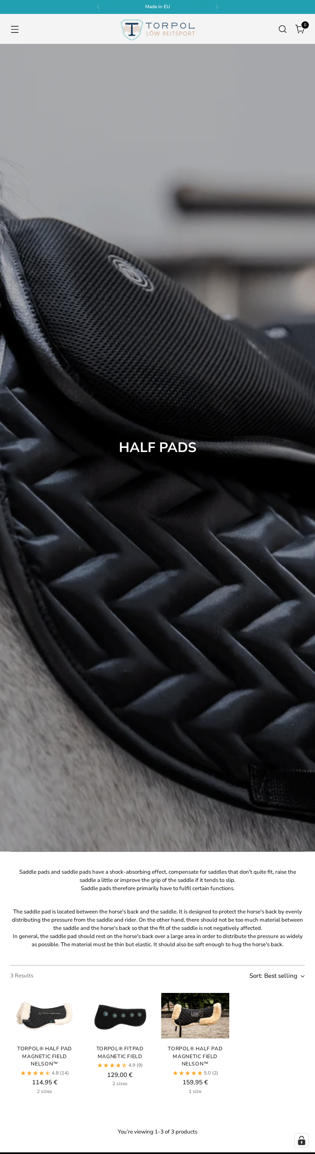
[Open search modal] (282, 28)
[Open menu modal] (14, 28)
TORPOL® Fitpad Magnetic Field (120, 1052)
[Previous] (98, 7)
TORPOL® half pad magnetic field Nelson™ (44, 1056)
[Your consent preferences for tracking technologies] (301, 1140)
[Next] (217, 7)
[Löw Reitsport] (157, 29)
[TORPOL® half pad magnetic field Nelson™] (44, 1015)
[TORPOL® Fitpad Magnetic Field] (120, 1015)
